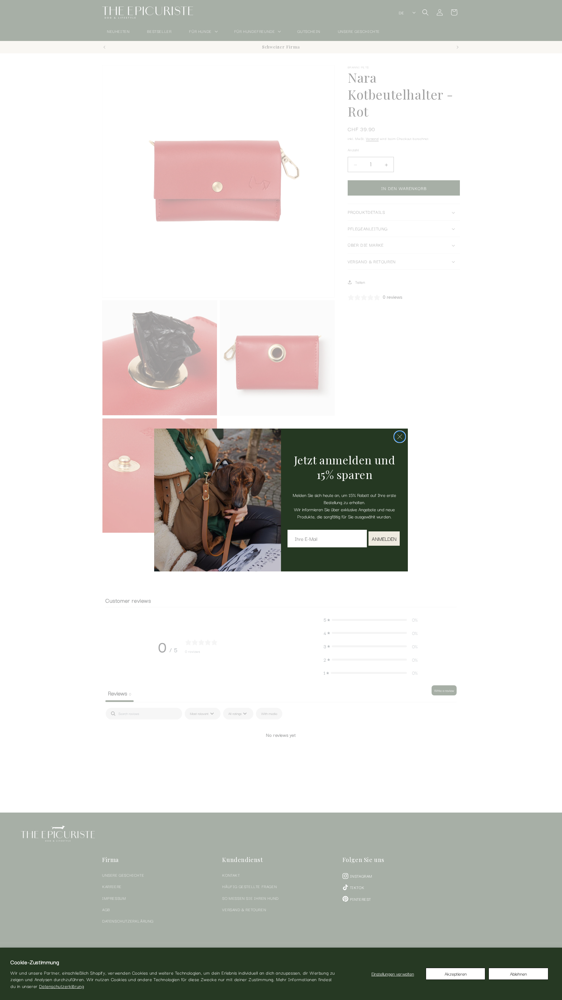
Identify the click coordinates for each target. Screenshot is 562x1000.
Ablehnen (518, 973)
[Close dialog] (399, 436)
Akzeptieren (456, 973)
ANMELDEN (384, 538)
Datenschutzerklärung (61, 986)
